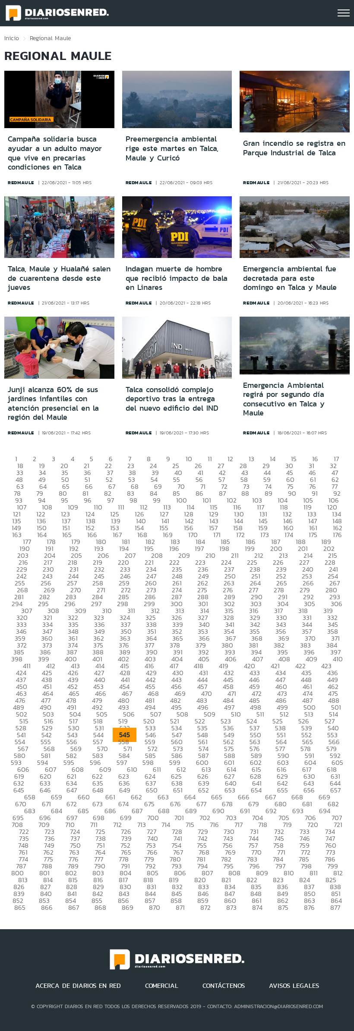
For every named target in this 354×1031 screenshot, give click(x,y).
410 (338, 658)
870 (154, 907)
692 (271, 810)
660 (84, 797)
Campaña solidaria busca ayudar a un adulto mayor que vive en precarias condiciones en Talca (55, 153)
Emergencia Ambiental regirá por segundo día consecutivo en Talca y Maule (284, 399)
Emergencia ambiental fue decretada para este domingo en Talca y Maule (290, 278)
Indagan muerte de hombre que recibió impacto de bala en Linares (177, 278)
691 (245, 810)
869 (127, 907)
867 (73, 907)
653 (229, 790)
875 (283, 907)
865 (19, 907)
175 (313, 534)
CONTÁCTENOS (223, 985)
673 (97, 803)
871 (180, 907)
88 (245, 493)
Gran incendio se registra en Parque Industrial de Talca (294, 148)
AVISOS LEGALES (294, 985)
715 (190, 824)
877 (335, 907)
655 (282, 790)
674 (123, 803)
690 (218, 810)
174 (288, 534)
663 (163, 797)
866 (47, 907)
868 (100, 907)
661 (110, 797)
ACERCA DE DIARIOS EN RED (78, 985)
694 (324, 810)
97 (110, 500)
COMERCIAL (161, 985)
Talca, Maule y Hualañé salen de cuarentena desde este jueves (59, 278)
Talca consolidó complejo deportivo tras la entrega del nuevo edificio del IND (172, 399)
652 (203, 790)
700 (153, 817)
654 (256, 790)
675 (149, 803)
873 (231, 907)
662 (136, 797)
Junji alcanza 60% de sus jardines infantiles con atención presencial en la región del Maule (53, 403)
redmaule (21, 182)
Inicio (11, 38)
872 (205, 907)
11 (210, 458)
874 (257, 907)
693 (297, 810)
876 (309, 907)
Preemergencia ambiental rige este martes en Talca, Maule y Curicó (172, 148)
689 (191, 810)
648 (98, 790)
